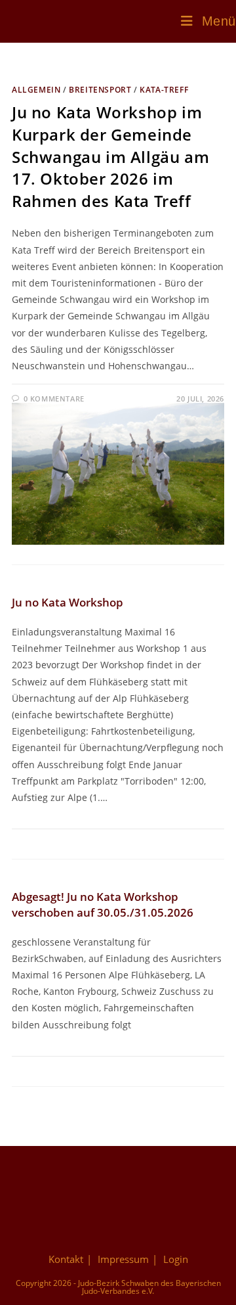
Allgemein (36, 89)
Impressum (123, 1259)
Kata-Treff (164, 89)
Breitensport (100, 89)
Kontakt (66, 1259)
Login (175, 1259)
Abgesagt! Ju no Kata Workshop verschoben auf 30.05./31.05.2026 (102, 904)
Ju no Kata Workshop (67, 602)
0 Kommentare (54, 398)
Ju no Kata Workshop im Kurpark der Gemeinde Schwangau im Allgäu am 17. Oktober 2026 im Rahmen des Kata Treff (110, 156)
